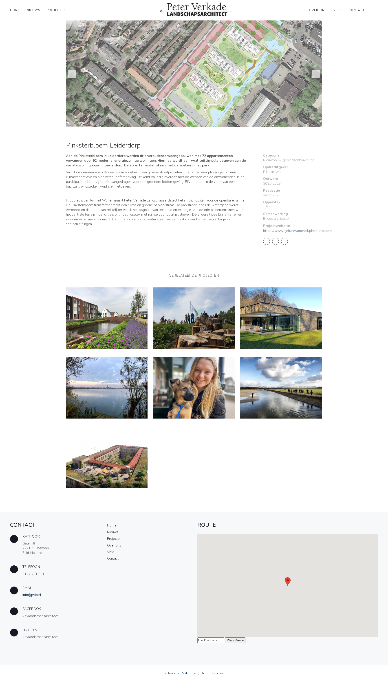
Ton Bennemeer (215, 673)
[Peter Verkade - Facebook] (53, 613)
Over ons (318, 10)
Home (15, 10)
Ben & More (183, 673)
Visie (337, 10)
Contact (357, 10)
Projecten (56, 10)
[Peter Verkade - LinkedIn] (53, 634)
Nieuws (33, 10)
